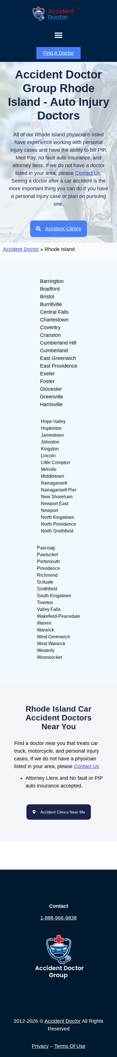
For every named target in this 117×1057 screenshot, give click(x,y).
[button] (58, 35)
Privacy (40, 1046)
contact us (87, 173)
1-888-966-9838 (58, 918)
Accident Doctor (21, 249)
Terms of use (69, 1046)
